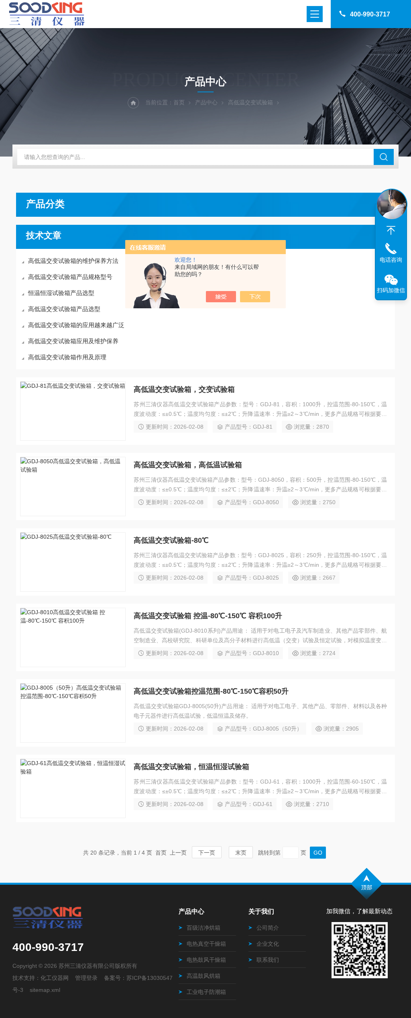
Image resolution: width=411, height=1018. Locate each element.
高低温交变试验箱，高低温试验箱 (188, 465)
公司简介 (267, 927)
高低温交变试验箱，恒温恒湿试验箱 (191, 767)
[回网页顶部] (391, 230)
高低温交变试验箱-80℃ (171, 540)
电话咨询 (391, 260)
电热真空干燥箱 (206, 944)
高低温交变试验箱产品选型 (64, 308)
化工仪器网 (55, 978)
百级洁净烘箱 (203, 927)
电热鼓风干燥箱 (206, 960)
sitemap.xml (45, 990)
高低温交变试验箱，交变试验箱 (184, 389)
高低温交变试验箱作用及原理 (67, 357)
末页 (240, 852)
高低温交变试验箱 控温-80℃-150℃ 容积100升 (208, 616)
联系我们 (267, 960)
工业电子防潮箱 (206, 992)
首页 (179, 102)
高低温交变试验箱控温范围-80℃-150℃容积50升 (211, 691)
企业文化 (267, 944)
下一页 (206, 852)
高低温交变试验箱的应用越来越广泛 (76, 325)
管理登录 (86, 978)
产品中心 (206, 102)
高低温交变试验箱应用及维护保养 (73, 341)
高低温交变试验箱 (250, 102)
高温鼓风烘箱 (203, 976)
